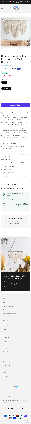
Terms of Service (7, 372)
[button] (2, 8)
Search (5, 361)
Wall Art (5, 302)
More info (15, 208)
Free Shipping (6, 324)
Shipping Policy (7, 365)
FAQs (4, 341)
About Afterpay (7, 352)
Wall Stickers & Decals (8, 317)
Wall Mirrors (6, 320)
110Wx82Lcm (6, 88)
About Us (5, 334)
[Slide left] (12, 52)
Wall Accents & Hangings (9, 313)
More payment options (15, 109)
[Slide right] (19, 52)
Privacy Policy (6, 376)
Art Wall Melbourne (17, 421)
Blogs (4, 344)
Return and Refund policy (9, 369)
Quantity (3, 92)
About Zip (5, 348)
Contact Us (6, 337)
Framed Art (6, 310)
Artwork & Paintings (8, 306)
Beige (4, 82)
